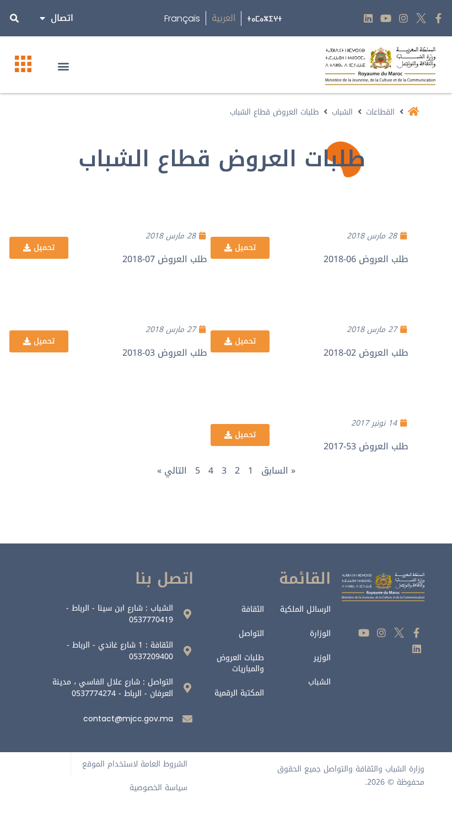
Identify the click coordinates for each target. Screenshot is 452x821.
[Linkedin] (368, 18)
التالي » (172, 470)
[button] (63, 66)
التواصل (251, 633)
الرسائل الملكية (305, 609)
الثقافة (252, 609)
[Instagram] (404, 18)
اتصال (62, 17)
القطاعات (380, 112)
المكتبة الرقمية (238, 693)
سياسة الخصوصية (158, 787)
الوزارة (320, 633)
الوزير (322, 657)
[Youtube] (386, 18)
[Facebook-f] (438, 18)
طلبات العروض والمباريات (240, 663)
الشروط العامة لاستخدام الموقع (134, 764)
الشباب (342, 112)
